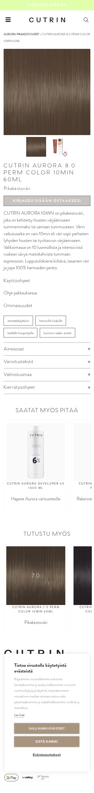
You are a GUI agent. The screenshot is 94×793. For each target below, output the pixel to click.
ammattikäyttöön (18, 321)
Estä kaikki (47, 741)
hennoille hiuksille (50, 321)
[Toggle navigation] (8, 20)
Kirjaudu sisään (47, 5)
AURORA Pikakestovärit (21, 34)
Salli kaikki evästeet (47, 728)
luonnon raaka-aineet (57, 333)
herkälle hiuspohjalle (20, 333)
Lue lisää (19, 715)
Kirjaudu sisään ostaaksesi (47, 201)
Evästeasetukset (47, 755)
